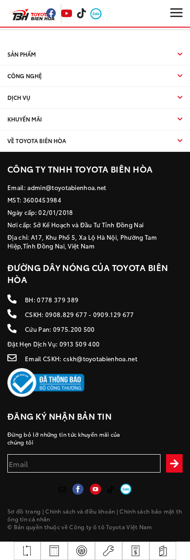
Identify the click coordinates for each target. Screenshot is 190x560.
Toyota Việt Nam (129, 527)
